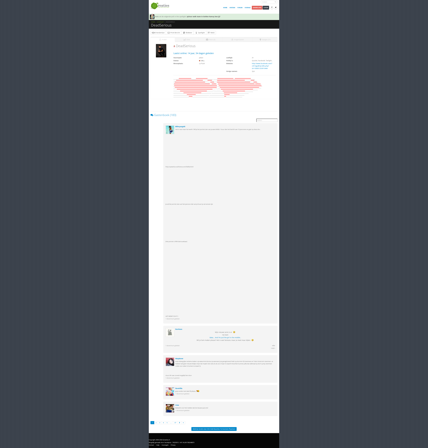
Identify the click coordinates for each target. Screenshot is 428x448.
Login (266, 8)
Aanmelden (257, 8)
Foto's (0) (211, 39)
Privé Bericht (175, 33)
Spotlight (201, 33)
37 (175, 423)
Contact (151, 445)
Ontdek (232, 8)
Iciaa (177, 405)
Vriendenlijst (160, 33)
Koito (157, 16)
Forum (239, 8)
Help (157, 445)
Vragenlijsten (239, 39)
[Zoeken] (275, 2)
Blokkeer (188, 33)
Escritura (178, 329)
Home (225, 8)
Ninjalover (179, 358)
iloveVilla (178, 388)
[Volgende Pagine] (180, 422)
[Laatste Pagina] (183, 422)
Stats (188, 39)
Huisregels (165, 445)
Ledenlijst (160, 22)
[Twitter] (275, 7)
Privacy (173, 445)
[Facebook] (272, 7)
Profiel (164, 39)
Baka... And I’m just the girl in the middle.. (225, 337)
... (171, 423)
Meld (212, 33)
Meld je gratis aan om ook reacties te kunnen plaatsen (214, 429)
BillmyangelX (180, 126)
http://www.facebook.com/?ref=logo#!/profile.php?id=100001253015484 (262, 65)
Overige (248, 8)
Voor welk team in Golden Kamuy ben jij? (204, 16)
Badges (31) (266, 39)
